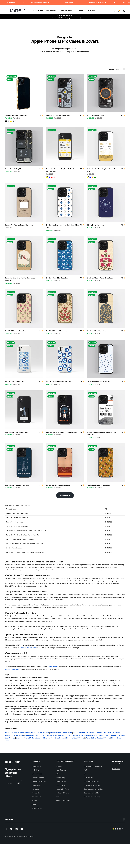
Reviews (59, 797)
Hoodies (34, 800)
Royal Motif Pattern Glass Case (16, 331)
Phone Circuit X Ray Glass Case (16, 169)
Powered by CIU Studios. (26, 836)
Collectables (36, 793)
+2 (16, 121)
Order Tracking (61, 770)
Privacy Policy (60, 778)
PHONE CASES (38, 11)
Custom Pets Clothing (92, 797)
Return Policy (60, 785)
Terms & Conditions (63, 800)
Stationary (35, 789)
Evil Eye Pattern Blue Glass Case (57, 278)
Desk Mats (35, 770)
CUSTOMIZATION (67, 11)
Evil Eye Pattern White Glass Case (98, 381)
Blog (85, 774)
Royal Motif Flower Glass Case (56, 331)
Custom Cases (89, 778)
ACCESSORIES (51, 11)
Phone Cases (36, 766)
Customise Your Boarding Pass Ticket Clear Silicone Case (26, 530)
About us (59, 766)
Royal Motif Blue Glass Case (96, 331)
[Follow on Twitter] (11, 829)
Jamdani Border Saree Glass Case (58, 485)
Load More (65, 495)
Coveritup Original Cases (93, 766)
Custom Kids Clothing (92, 793)
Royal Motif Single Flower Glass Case (100, 278)
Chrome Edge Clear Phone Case (16, 115)
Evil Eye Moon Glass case (95, 225)
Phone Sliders (36, 785)
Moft (85, 770)
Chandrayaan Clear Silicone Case (16, 432)
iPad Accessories (38, 778)
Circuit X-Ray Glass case (95, 115)
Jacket (34, 804)
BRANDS (80, 11)
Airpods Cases (37, 774)
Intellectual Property (63, 793)
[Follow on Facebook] (6, 829)
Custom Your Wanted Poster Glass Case (19, 225)
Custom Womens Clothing (93, 789)
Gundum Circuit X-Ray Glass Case (58, 115)
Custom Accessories (91, 781)
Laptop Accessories (39, 781)
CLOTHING (91, 11)
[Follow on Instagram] (16, 829)
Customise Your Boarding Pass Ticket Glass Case (23, 535)
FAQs (57, 774)
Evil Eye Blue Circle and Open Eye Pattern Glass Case (24, 543)
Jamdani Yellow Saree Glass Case (98, 485)
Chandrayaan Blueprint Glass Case (17, 485)
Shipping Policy (61, 781)
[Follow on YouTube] (21, 829)
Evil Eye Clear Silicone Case (14, 381)
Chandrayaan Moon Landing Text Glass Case (61, 432)
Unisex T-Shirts (37, 808)
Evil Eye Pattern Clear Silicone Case (58, 381)
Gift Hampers (36, 797)
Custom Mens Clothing (92, 785)
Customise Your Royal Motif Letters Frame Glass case (25, 552)
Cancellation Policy (62, 789)
